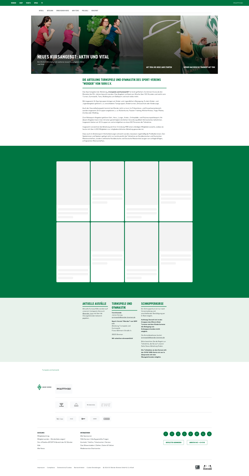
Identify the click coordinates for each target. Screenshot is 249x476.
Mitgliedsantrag (43, 436)
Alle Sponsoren (86, 436)
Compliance (51, 467)
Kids (38, 445)
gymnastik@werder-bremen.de (123, 317)
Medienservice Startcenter (90, 448)
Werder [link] (13, 3)
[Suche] (218, 3)
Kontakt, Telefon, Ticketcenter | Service (95, 442)
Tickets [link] (28, 3)
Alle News (41, 448)
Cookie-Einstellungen (94, 467)
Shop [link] (21, 3)
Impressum (41, 467)
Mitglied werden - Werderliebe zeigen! (51, 439)
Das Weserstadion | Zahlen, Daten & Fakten (97, 445)
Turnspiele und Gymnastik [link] (50, 370)
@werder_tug (87, 313)
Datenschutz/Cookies (64, 467)
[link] (238, 2)
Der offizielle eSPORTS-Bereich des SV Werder (55, 442)
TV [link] (42, 3)
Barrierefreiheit (79, 467)
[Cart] (224, 3)
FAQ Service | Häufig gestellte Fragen (94, 439)
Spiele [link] (36, 3)
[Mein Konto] (229, 3)
